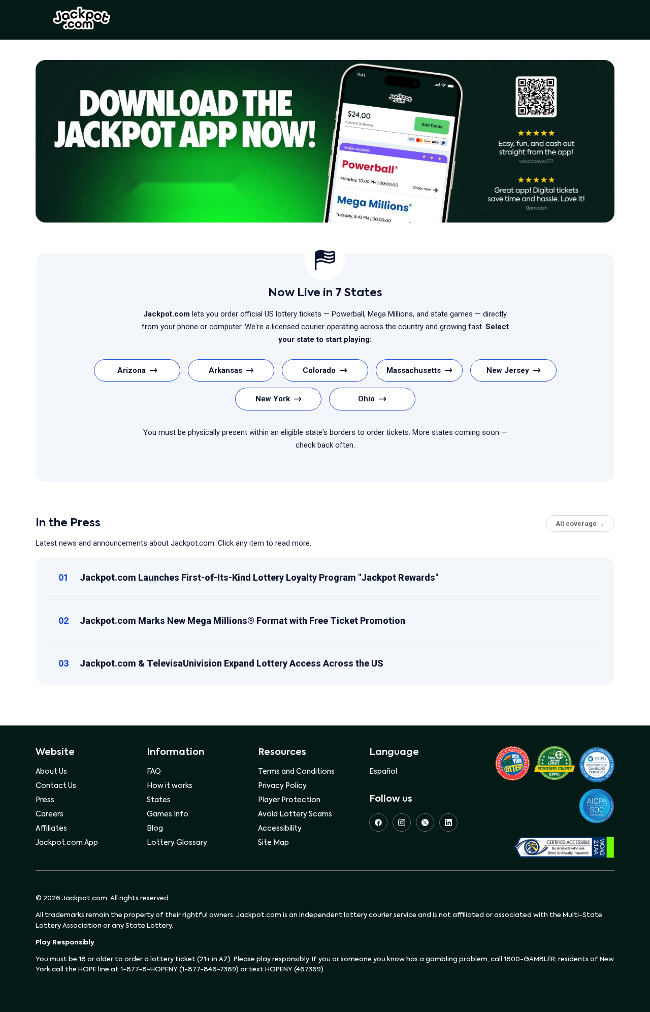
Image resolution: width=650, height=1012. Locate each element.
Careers (49, 814)
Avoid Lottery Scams (295, 814)
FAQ (154, 771)
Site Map (273, 842)
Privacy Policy (282, 785)
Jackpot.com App (67, 842)
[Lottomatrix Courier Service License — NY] (512, 765)
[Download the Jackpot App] (325, 141)
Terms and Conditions (296, 771)
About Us (51, 771)
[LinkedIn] (448, 822)
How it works (169, 785)
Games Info (167, 814)
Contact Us (56, 785)
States (159, 800)
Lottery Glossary (177, 842)
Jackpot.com (81, 18)
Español (383, 771)
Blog (155, 828)
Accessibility (280, 828)
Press (45, 800)
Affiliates (51, 828)
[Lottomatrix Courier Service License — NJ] (554, 765)
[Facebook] (378, 822)
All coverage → (580, 523)
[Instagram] (402, 822)
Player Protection (289, 800)
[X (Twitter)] (425, 822)
